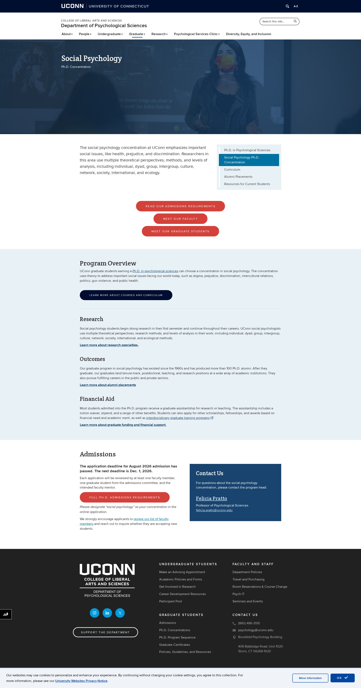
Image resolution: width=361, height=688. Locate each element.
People (84, 34)
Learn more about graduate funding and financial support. (123, 424)
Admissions (167, 623)
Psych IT (239, 594)
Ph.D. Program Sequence (177, 637)
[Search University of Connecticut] (287, 6)
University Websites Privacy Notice (81, 681)
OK (340, 678)
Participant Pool (170, 601)
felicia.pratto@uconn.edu (214, 510)
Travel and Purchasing (248, 579)
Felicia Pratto (211, 498)
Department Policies (247, 572)
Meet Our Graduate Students (180, 231)
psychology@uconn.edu (255, 630)
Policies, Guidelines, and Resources (185, 652)
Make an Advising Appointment (182, 572)
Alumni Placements (238, 177)
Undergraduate (109, 34)
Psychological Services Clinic (196, 34)
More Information (310, 678)
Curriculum (232, 170)
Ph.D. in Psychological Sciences (247, 150)
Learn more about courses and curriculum (126, 295)
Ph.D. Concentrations (174, 630)
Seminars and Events (248, 601)
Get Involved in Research (177, 587)
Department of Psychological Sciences (104, 26)
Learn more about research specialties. (109, 345)
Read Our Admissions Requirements (180, 206)
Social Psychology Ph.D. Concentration (241, 159)
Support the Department (105, 632)
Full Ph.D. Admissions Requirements (124, 497)
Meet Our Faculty (180, 219)
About (66, 34)
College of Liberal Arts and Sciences (91, 20)
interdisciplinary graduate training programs (178, 418)
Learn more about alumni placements (108, 384)
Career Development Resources (182, 594)
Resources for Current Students (247, 184)
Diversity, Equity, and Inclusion (248, 34)
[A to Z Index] (295, 6)
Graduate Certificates (174, 645)
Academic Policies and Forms (180, 579)
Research (158, 34)
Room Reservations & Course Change (260, 587)
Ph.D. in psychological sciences (155, 271)
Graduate (136, 34)
